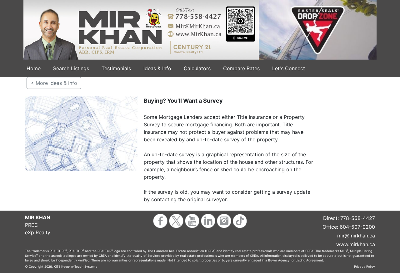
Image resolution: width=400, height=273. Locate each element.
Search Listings (71, 68)
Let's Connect (288, 68)
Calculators (197, 68)
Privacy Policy (364, 266)
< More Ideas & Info (54, 83)
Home (34, 68)
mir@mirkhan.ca (356, 235)
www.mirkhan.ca (355, 244)
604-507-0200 (357, 227)
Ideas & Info (157, 68)
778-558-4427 (357, 218)
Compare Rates (241, 68)
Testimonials (116, 68)
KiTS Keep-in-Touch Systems (75, 266)
